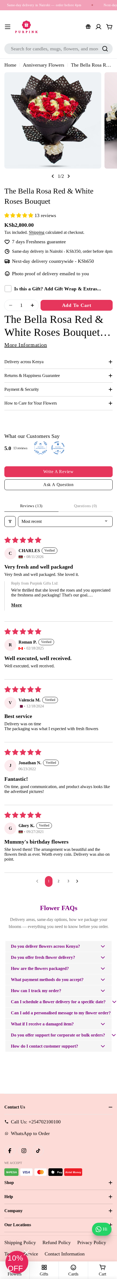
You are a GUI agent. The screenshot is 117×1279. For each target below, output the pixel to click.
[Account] (98, 27)
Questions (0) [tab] (85, 506)
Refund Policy (56, 1242)
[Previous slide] (53, 176)
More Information (25, 345)
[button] (19, 215)
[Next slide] (68, 176)
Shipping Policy (20, 1242)
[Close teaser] (26, 1253)
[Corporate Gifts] (88, 26)
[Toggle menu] (7, 27)
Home (10, 65)
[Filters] (10, 521)
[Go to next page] (78, 881)
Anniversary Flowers (43, 65)
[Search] (105, 48)
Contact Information (65, 1254)
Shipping (36, 232)
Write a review (58, 471)
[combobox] (58, 48)
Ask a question (58, 484)
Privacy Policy (91, 1242)
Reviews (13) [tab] (31, 506)
